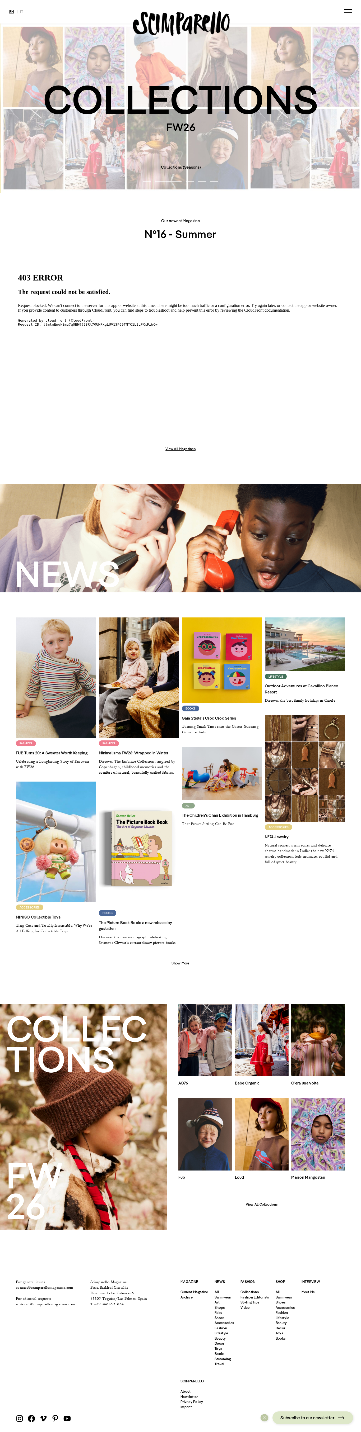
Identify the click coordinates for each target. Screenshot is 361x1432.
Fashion (221, 1328)
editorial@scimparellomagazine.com (45, 1304)
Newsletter (189, 1397)
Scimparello (192, 1381)
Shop (280, 1281)
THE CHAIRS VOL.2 (171, 167)
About (186, 1391)
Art (217, 1302)
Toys (218, 1349)
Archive (187, 1297)
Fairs (218, 1312)
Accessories (224, 1323)
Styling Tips (249, 1302)
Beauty (220, 1338)
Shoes (219, 1318)
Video (245, 1307)
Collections (249, 1292)
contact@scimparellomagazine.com (44, 1287)
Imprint (186, 1407)
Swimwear (223, 1297)
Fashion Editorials (254, 1297)
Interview (311, 1281)
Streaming (223, 1359)
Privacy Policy (192, 1402)
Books (219, 1354)
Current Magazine (194, 1292)
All (217, 1292)
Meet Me (308, 1292)
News (220, 1281)
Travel (219, 1364)
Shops (220, 1307)
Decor (219, 1343)
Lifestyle (221, 1333)
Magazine (189, 1281)
